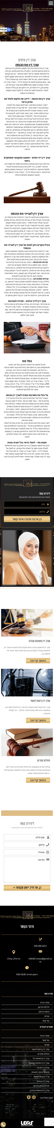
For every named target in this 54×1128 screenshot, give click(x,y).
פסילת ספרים (43, 1053)
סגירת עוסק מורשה (41, 1085)
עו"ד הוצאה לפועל (41, 1076)
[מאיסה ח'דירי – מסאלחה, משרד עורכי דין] (27, 8)
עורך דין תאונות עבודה (39, 1090)
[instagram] (34, 1097)
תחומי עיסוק (44, 1011)
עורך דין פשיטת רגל (41, 1058)
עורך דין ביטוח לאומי (40, 1049)
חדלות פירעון (43, 1006)
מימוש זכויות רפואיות (40, 1072)
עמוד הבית (44, 1002)
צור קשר (45, 1020)
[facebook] (29, 1097)
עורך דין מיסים (43, 1081)
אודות (46, 1016)
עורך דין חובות (43, 1067)
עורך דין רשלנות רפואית (39, 1062)
